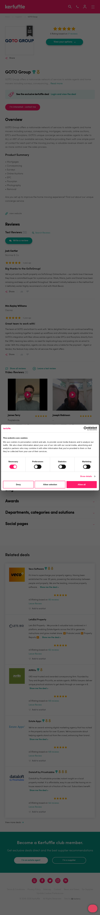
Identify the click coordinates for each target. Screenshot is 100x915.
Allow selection (50, 484)
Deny (18, 484)
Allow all (82, 484)
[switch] (37, 467)
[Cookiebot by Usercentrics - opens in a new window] (85, 428)
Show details (86, 476)
